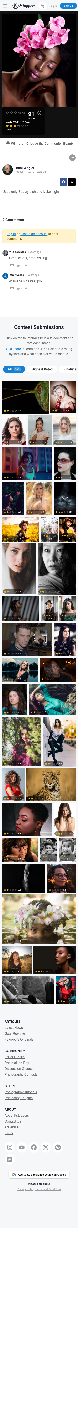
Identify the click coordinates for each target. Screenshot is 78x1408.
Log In (53, 5)
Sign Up (68, 6)
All (13, 369)
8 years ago (34, 252)
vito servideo (17, 252)
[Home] (23, 5)
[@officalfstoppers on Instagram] (10, 1147)
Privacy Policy (25, 1189)
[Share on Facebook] (63, 182)
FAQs (9, 1132)
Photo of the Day (17, 1062)
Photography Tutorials (21, 1091)
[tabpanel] (39, 693)
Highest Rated (42, 369)
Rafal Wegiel (24, 167)
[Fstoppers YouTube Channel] (22, 1147)
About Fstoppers (17, 1115)
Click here (13, 348)
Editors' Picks (15, 1056)
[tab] (14, 369)
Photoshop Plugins (19, 1097)
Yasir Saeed (16, 275)
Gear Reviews (15, 1033)
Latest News (14, 1027)
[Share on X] (72, 182)
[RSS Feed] (10, 1159)
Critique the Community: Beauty (50, 143)
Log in (11, 233)
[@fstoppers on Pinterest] (58, 1147)
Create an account (33, 233)
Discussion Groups (19, 1068)
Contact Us (13, 1121)
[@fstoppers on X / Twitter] (46, 1147)
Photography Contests (21, 1074)
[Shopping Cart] (42, 5)
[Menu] (5, 5)
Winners (15, 143)
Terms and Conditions (48, 1189)
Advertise (12, 1127)
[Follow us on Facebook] (34, 1147)
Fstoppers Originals (19, 1039)
